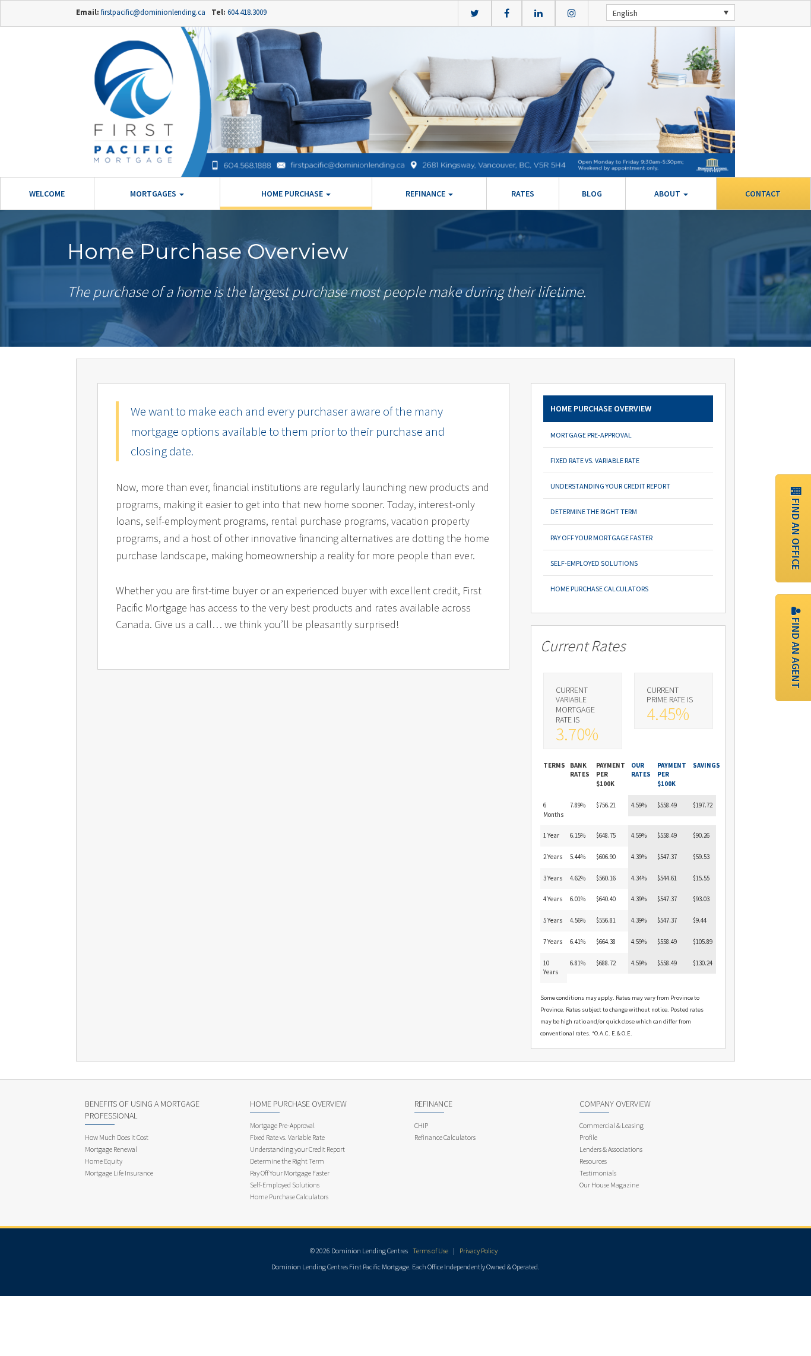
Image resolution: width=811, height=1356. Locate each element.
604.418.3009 (246, 12)
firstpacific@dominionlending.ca (153, 12)
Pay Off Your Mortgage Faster (601, 537)
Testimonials (597, 1172)
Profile (588, 1137)
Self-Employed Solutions (594, 563)
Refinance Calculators (445, 1137)
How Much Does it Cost (116, 1137)
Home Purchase (293, 193)
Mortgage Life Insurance (119, 1172)
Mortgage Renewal (111, 1149)
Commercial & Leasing (611, 1125)
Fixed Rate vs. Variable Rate (594, 460)
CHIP (421, 1125)
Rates (522, 193)
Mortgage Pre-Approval (591, 434)
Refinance (426, 193)
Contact (763, 193)
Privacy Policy (479, 1250)
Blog (592, 193)
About (668, 193)
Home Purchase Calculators (599, 588)
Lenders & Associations (610, 1149)
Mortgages (154, 193)
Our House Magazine (609, 1184)
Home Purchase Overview (600, 408)
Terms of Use (430, 1250)
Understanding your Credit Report (610, 485)
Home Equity (103, 1161)
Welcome (47, 193)
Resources (593, 1161)
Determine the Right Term (593, 511)
